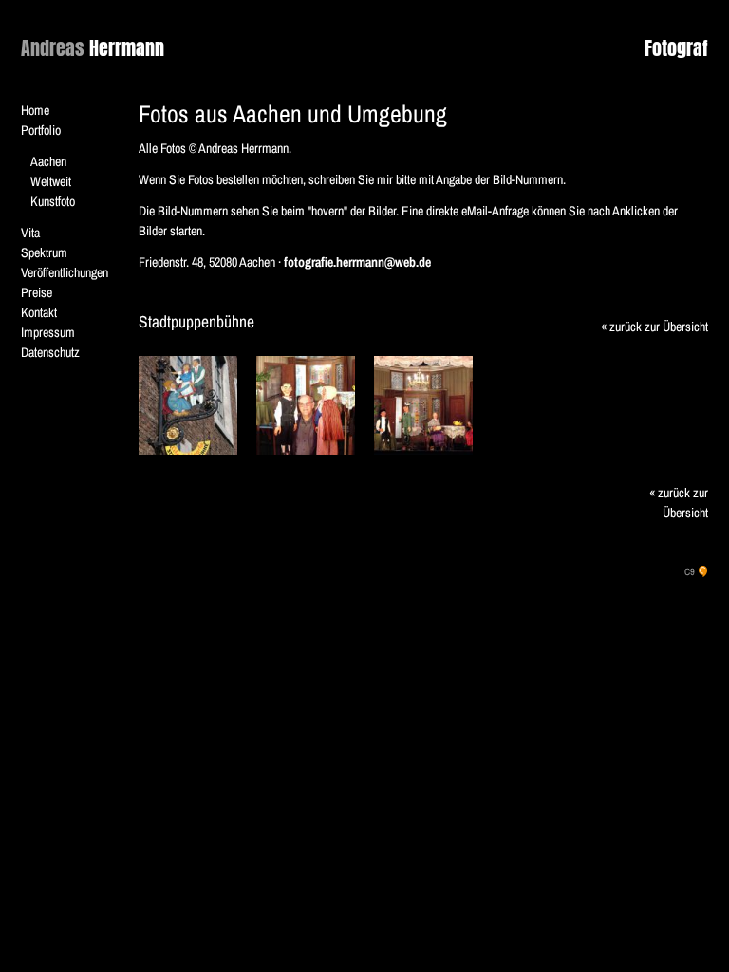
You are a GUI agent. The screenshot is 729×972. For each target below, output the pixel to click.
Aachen (48, 161)
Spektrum (44, 252)
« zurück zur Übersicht (654, 326)
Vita (30, 232)
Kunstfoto (52, 201)
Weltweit (50, 181)
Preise (36, 292)
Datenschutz (50, 352)
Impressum (48, 332)
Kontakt (39, 312)
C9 (689, 571)
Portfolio (41, 130)
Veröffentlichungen (64, 272)
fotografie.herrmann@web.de (357, 262)
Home (35, 110)
